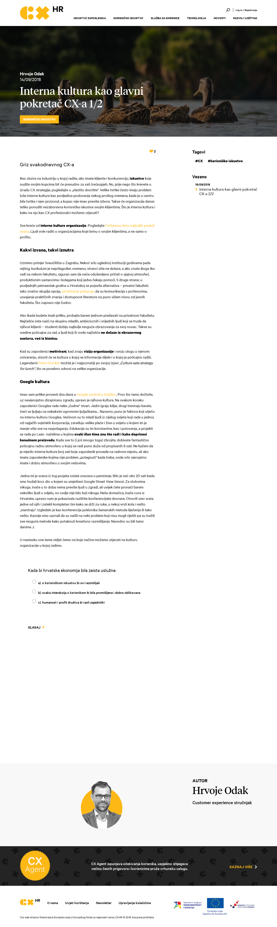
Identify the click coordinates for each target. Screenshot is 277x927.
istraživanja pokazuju (78, 291)
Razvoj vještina (245, 18)
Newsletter (104, 902)
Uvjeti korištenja (77, 902)
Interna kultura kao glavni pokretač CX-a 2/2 (228, 191)
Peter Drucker (49, 362)
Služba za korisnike (165, 18)
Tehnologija (196, 18)
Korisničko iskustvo (128, 18)
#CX (199, 161)
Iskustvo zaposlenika (90, 18)
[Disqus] (88, 696)
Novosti (220, 18)
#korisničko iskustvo (225, 161)
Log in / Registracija (246, 10)
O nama (52, 902)
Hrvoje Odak (32, 73)
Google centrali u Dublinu (96, 394)
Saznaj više (241, 866)
